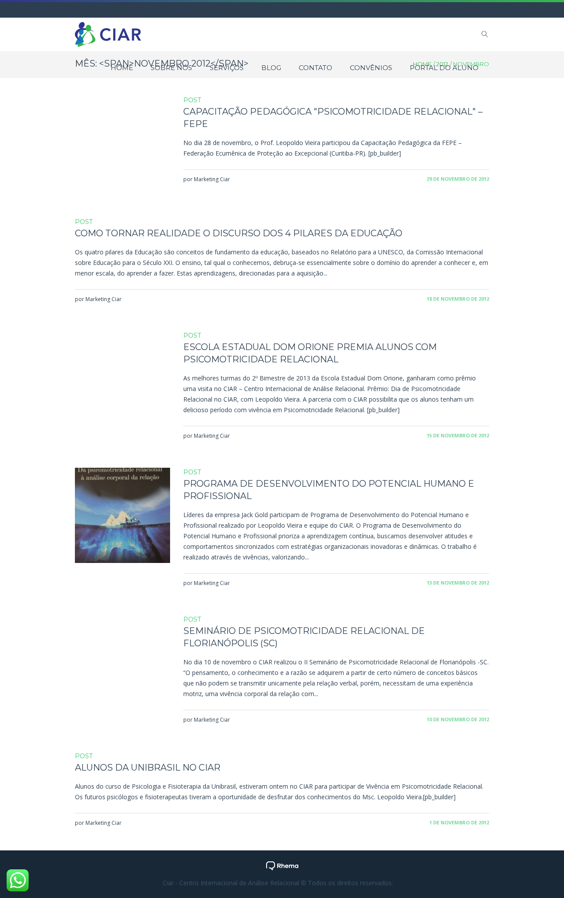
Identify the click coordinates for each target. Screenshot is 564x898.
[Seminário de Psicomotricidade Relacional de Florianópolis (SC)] (122, 662)
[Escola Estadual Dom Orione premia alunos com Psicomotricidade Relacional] (122, 378)
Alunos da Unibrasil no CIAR (147, 767)
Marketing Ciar (212, 179)
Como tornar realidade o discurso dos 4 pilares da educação (238, 233)
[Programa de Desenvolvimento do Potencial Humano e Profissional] (122, 515)
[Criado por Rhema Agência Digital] (282, 865)
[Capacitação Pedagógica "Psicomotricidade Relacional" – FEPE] (122, 143)
